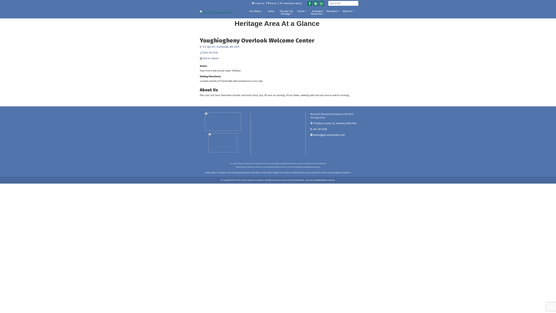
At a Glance (255, 11)
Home (271, 11)
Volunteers (332, 11)
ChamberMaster (321, 180)
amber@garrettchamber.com (329, 135)
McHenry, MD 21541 (335, 123)
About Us (347, 11)
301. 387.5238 (320, 129)
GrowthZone (299, 180)
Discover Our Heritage (286, 12)
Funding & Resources (317, 12)
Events (301, 11)
